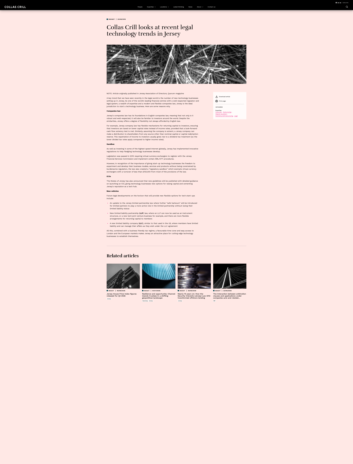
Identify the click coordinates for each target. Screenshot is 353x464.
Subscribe (345, 2)
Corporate (218, 112)
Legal (236, 116)
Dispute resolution (221, 114)
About (199, 7)
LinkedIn (338, 2)
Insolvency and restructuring (224, 116)
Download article (224, 96)
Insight (112, 19)
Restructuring (227, 112)
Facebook (336, 2)
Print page (222, 101)
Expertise (150, 7)
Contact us (211, 7)
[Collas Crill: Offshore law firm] (15, 7)
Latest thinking (178, 7)
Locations (163, 7)
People (140, 7)
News (190, 7)
